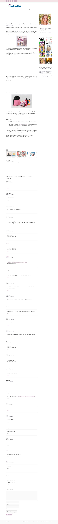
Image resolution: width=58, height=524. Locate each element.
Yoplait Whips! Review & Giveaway (10, 157)
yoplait (13, 161)
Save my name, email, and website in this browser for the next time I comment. (19, 508)
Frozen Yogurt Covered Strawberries (21, 157)
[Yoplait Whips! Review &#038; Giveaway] (11, 154)
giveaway (10, 161)
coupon (8, 161)
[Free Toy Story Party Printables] (42, 41)
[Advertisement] (37, 5)
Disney (29, 9)
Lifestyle (22, 9)
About (33, 9)
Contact (43, 9)
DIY (12, 9)
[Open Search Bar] (50, 9)
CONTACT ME (38, 521)
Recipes (17, 9)
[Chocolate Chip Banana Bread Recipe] (42, 61)
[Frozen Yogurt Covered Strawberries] (21, 154)
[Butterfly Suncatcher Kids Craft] (42, 54)
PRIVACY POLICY (43, 521)
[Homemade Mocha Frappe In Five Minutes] (48, 47)
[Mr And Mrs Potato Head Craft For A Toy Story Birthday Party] (42, 47)
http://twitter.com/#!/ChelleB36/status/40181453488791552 (17, 262)
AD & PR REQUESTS (33, 521)
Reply (8, 188)
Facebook (18, 121)
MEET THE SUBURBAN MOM (26, 521)
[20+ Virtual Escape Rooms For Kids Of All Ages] (48, 61)
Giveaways (8, 160)
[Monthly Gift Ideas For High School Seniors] (48, 41)
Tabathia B (7, 230)
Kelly (7, 450)
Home (8, 9)
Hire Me (38, 9)
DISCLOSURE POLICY (49, 521)
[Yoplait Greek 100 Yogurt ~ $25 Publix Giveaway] (32, 154)
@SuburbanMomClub (23, 124)
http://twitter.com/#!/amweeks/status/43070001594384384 (26, 396)
